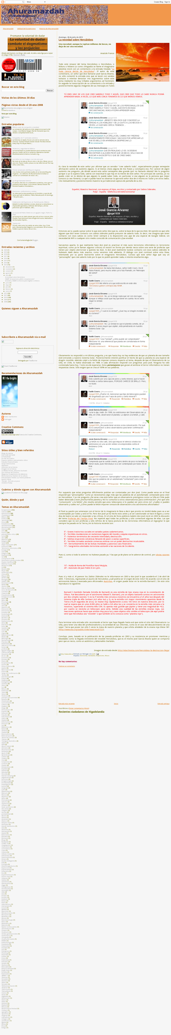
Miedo (4, 637)
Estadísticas (6, 524)
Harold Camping (7, 776)
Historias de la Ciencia (9, 467)
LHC (3, 531)
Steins (4, 982)
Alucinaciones (6, 750)
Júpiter (4, 668)
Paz (3, 949)
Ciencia (4, 512)
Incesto (4, 896)
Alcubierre (5, 819)
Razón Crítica (6, 479)
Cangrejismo (6, 845)
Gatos (4, 718)
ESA (3, 863)
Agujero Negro (6, 651)
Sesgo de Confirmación (10, 673)
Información (6, 722)
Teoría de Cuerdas (8, 737)
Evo (3, 873)
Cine (3, 760)
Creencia (5, 593)
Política (4, 519)
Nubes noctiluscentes (9, 927)
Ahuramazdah (8, 29)
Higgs (3, 885)
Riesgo (4, 604)
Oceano (4, 930)
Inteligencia (6, 682)
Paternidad (5, 946)
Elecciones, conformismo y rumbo (24, 191)
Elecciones (5, 609)
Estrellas (5, 612)
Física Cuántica (7, 666)
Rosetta (4, 972)
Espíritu (4, 711)
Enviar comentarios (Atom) (79, 708)
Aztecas (4, 699)
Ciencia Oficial (6, 652)
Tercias (4, 675)
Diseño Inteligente (8, 861)
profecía (4, 649)
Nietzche (5, 925)
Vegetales (5, 996)
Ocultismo (5, 932)
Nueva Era (5, 565)
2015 (5, 261)
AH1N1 (4, 578)
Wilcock (4, 1007)
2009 (5, 300)
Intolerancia (6, 583)
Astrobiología (6, 677)
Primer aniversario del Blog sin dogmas (26, 170)
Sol (3, 557)
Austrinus (108, 581)
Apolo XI (4, 753)
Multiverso (5, 916)
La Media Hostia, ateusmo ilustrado (14, 471)
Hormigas (5, 890)
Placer (4, 671)
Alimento (5, 748)
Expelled (4, 769)
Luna (3, 536)
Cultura (4, 852)
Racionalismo (6, 734)
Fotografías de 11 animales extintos (25, 138)
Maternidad (6, 791)
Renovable (5, 967)
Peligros (4, 553)
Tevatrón (5, 988)
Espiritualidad (6, 869)
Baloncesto (5, 835)
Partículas (5, 691)
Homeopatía (6, 889)
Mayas (4, 576)
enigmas (5, 1015)
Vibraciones (6, 998)
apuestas (5, 1014)
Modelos (5, 618)
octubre (8, 271)
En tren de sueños (8, 458)
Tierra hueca (6, 989)
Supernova (5, 803)
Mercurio (5, 793)
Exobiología (6, 614)
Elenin (4, 661)
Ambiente (5, 751)
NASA (3, 585)
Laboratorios (6, 904)
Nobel (4, 729)
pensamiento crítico (9, 534)
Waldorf (4, 1005)
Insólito (4, 897)
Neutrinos (5, 797)
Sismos (4, 586)
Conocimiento (6, 703)
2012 (5, 293)
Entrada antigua (163, 704)
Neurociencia (6, 670)
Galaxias (5, 878)
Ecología (4, 864)
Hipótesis (5, 465)
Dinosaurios (6, 710)
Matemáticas (6, 635)
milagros (5, 1019)
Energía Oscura (7, 597)
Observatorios (7, 929)
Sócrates (5, 984)
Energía (4, 550)
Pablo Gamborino (10, 417)
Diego (4, 708)
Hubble (4, 720)
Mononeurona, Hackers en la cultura (14, 476)
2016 (5, 258)
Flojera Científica (7, 562)
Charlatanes (91, 655)
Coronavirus (6, 849)
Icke (3, 894)
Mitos (4, 600)
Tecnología (5, 520)
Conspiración (6, 559)
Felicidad (5, 772)
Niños (4, 798)
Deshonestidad (7, 857)
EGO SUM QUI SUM (8, 455)
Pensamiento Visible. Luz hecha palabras (16, 478)
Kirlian (4, 901)
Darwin (4, 765)
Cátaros (4, 704)
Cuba (3, 850)
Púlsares (5, 962)
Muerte (4, 569)
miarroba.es (11, 110)
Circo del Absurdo (8, 590)
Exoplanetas (6, 663)
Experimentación (7, 875)
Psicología (5, 602)
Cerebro (4, 758)
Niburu (107, 655)
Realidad (5, 555)
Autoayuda (5, 831)
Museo (4, 918)
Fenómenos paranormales (11, 560)
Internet (4, 616)
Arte (3, 828)
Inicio (116, 704)
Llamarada (5, 906)
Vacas (4, 995)
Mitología (5, 638)
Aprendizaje (6, 755)
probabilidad (6, 814)
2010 (5, 297)
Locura (4, 908)
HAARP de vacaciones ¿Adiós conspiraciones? (19, 279)
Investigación (6, 784)
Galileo (4, 880)
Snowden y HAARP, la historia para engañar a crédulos (22, 281)
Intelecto (5, 899)
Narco (4, 922)
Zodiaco (4, 1010)
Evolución (5, 546)
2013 (5, 265)
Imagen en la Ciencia (9, 469)
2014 (5, 263)
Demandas (5, 856)
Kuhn (3, 903)
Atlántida (5, 830)
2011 (5, 295)
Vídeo (3, 1002)
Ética (3, 1026)
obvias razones (162, 555)
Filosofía (4, 774)
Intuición (5, 724)
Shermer (4, 977)
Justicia (4, 786)
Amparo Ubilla (7, 823)
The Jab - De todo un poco (11, 481)
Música (4, 795)
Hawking (5, 680)
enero (8, 291)
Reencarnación (7, 736)
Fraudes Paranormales (10, 462)
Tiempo (4, 739)
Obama (4, 731)
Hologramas (6, 887)
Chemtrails (5, 701)
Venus (4, 694)
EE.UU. (4, 656)
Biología (4, 579)
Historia (4, 529)
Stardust (5, 981)
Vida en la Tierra (7, 645)
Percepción (5, 951)
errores (4, 812)
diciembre (9, 267)
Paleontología (6, 942)
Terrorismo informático (10, 548)
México (4, 517)
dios (3, 538)
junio (8, 283)
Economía (5, 658)
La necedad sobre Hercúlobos (76, 39)
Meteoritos (5, 727)
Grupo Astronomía (8, 464)
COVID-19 (5, 843)
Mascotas (5, 911)
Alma (3, 623)
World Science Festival (9, 1008)
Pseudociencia (7, 595)
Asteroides (5, 572)
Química (5, 965)
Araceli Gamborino (8, 826)
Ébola (4, 1024)
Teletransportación (8, 986)
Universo (5, 805)
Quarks (4, 963)
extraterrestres (7, 526)
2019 (5, 252)
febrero (8, 289)
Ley (3, 725)
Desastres (5, 654)
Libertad (4, 684)
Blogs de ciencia (7, 453)
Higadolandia (6, 777)
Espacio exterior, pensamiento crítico (15, 460)
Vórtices (4, 1003)
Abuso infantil (6, 746)
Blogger (35, 240)
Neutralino (5, 923)
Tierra (4, 692)
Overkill (4, 732)
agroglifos (5, 1012)
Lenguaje (5, 788)
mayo (7, 285)
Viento (4, 1000)
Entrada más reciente (67, 704)
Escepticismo (100, 655)
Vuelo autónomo (7, 807)
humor (4, 532)
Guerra (4, 630)
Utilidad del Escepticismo (26, 29)
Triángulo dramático (9, 741)
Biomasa (5, 838)
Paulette (4, 948)
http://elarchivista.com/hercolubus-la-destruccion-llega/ (143, 650)
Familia (4, 770)
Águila (4, 1022)
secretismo (5, 1021)
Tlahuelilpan (6, 991)
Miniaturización (7, 913)
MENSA (4, 909)
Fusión (4, 665)
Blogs (3, 840)
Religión (4, 541)
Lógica (4, 633)
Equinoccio (5, 868)
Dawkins (5, 706)
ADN (3, 744)
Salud (4, 543)
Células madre (7, 854)
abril (7, 287)
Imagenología (6, 781)
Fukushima (5, 717)
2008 (5, 302)
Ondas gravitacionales (10, 934)
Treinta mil (16, 223)
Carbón (4, 757)
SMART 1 (5, 975)
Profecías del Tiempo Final (80, 518)
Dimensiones (6, 767)
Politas (4, 956)
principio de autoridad (9, 698)
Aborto (4, 816)
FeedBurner (33, 361)
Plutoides (5, 955)
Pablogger (7, 419)
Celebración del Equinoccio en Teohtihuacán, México (31, 202)
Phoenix (4, 619)
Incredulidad (6, 783)
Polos (4, 958)
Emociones (5, 611)
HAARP (4, 581)
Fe (2, 567)
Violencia (5, 696)
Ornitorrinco (6, 936)
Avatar (4, 833)
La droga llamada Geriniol (22, 181)
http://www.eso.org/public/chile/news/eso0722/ (81, 629)
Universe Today (7, 483)
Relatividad (5, 644)
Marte (4, 598)
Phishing (5, 953)
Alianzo (4, 821)
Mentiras (5, 539)
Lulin (3, 790)
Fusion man (6, 876)
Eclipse (4, 678)
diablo (4, 743)
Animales (5, 824)
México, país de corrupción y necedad (26, 127)
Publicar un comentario (67, 666)
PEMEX (4, 941)
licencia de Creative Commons (30, 435)
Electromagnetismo (8, 866)
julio (7, 275)
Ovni (3, 552)
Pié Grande (5, 800)
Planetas (5, 642)
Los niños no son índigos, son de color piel (28, 159)
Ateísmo (4, 607)
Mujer (4, 571)
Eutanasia (5, 871)
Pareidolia (5, 944)
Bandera (5, 836)
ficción (4, 647)
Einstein (4, 659)
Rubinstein (5, 974)
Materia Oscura (7, 564)
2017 (5, 256)
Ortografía (5, 937)
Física (3, 522)
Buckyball (5, 842)
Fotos (3, 626)
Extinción (5, 713)
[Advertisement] (79, 684)
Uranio (4, 993)
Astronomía (83, 655)
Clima (4, 574)
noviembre (9, 269)
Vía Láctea (5, 809)
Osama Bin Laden (8, 939)
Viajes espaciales (8, 545)
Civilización (5, 847)
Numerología (6, 640)
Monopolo (5, 915)
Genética (5, 628)
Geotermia (5, 882)
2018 (5, 254)
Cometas (5, 592)
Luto (3, 631)
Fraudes (4, 715)
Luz (3, 687)
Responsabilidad (8, 969)
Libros (4, 685)
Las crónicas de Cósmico (10, 472)
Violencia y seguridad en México (24, 149)
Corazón (5, 764)
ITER (3, 892)
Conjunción (6, 762)
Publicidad (5, 960)
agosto (8, 273)
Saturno (4, 802)
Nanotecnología (7, 920)
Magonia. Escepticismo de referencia (14, 474)
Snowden (5, 979)
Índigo (4, 1028)
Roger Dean (6, 970)
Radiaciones (6, 621)
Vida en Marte (6, 588)
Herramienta (6, 883)
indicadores (6, 1017)
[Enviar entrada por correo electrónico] (97, 654)
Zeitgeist (5, 810)
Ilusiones (5, 779)
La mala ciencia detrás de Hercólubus (86, 70)
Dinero (4, 859)
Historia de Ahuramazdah (49, 29)
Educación (5, 625)
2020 (5, 250)
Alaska (4, 817)
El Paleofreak (6, 457)
